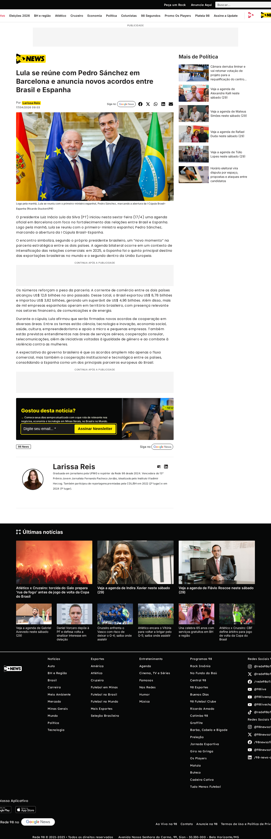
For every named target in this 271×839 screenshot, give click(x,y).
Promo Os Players (178, 15)
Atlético (60, 15)
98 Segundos (150, 15)
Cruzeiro (77, 15)
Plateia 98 (202, 15)
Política (111, 15)
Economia (94, 15)
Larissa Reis (74, 466)
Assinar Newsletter (95, 429)
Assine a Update (226, 15)
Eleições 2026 (19, 15)
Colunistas (129, 15)
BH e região (42, 15)
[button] (140, 104)
